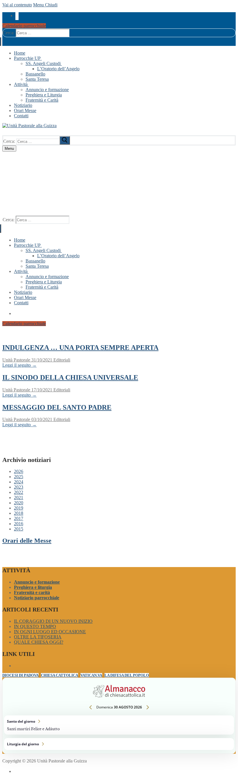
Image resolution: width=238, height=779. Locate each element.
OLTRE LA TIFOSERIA (38, 636)
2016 (18, 523)
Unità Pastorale (16, 359)
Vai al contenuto (17, 4)
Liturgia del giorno (119, 744)
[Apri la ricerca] (8, 132)
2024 (18, 481)
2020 (18, 502)
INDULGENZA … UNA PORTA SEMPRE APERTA (80, 347)
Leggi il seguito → (19, 365)
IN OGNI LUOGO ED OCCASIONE (50, 631)
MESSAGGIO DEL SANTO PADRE (56, 407)
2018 (18, 513)
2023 (18, 487)
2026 (18, 471)
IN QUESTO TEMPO (35, 626)
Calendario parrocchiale (24, 25)
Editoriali (61, 359)
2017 (18, 518)
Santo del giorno (119, 725)
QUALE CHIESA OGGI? (38, 642)
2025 (18, 476)
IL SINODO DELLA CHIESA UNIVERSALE (70, 377)
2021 (18, 497)
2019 (18, 507)
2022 (18, 492)
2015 (18, 528)
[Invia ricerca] (64, 140)
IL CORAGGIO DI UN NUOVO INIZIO (53, 621)
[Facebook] (17, 15)
